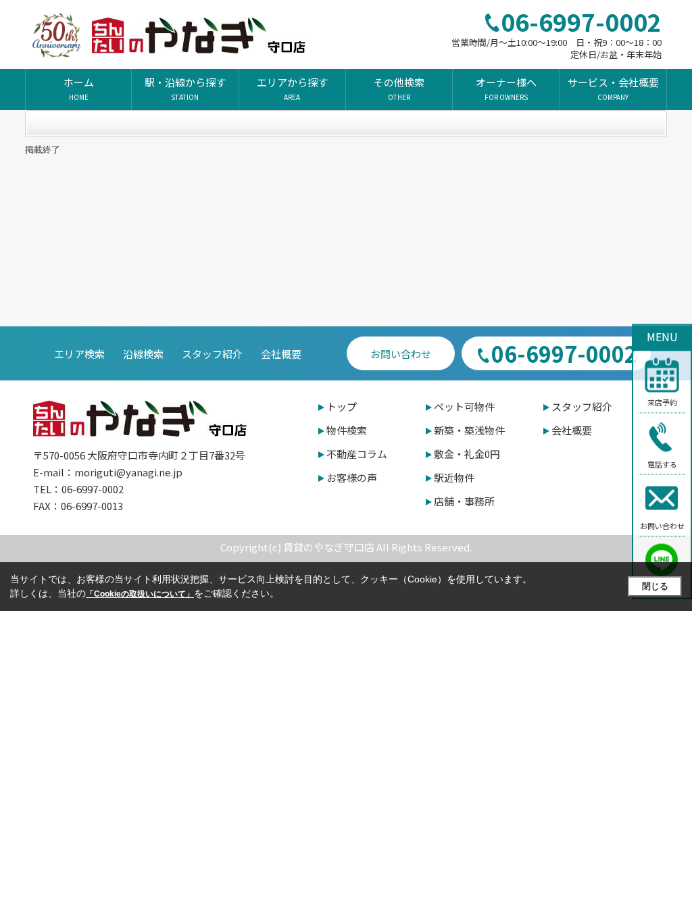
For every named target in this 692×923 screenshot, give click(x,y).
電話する (662, 463)
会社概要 (281, 354)
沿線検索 (143, 354)
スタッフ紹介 (212, 354)
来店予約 (662, 402)
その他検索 (399, 88)
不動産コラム (356, 454)
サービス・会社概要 (613, 88)
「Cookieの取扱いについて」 (140, 594)
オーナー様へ (506, 88)
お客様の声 (351, 477)
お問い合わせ (662, 525)
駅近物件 (454, 477)
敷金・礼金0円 (467, 454)
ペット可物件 (464, 406)
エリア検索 (79, 354)
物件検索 (346, 430)
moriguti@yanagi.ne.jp (128, 472)
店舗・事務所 (464, 501)
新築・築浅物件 (469, 430)
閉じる (655, 586)
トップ (341, 406)
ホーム (79, 88)
